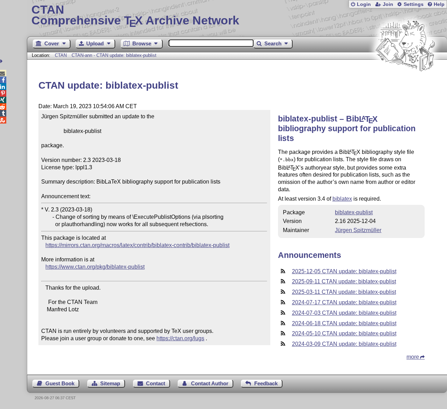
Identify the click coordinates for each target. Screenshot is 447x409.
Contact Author (209, 383)
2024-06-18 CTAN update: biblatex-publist (344, 323)
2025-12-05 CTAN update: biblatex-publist (344, 271)
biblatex (342, 199)
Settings (414, 4)
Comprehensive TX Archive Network (135, 16)
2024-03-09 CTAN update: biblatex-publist (344, 344)
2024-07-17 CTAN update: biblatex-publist (344, 302)
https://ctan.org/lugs (180, 338)
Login (364, 4)
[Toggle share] (2, 61)
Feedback (266, 383)
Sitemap (110, 383)
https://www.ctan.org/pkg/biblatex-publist (95, 267)
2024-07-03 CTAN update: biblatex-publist (344, 313)
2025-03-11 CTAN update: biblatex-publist (344, 292)
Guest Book (59, 383)
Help (439, 4)
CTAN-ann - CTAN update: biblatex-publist (114, 55)
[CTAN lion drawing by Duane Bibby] (405, 85)
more (412, 357)
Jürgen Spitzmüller (358, 230)
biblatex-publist (354, 212)
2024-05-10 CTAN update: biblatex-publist (344, 333)
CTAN (61, 55)
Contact (155, 383)
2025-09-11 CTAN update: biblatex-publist (344, 281)
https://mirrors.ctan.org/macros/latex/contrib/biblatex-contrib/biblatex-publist (137, 245)
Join (388, 4)
